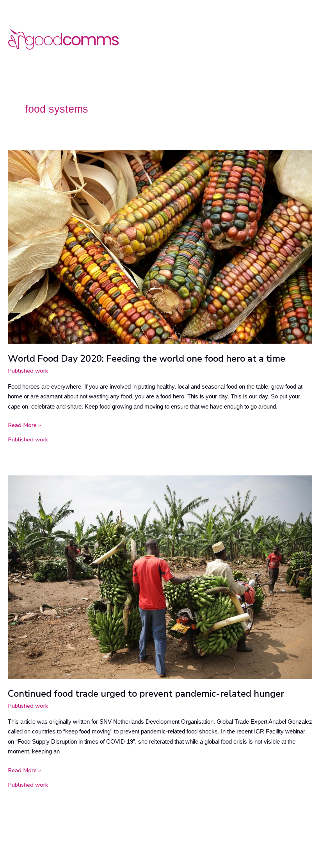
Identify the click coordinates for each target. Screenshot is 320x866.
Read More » (24, 424)
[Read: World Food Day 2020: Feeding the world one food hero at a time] (160, 246)
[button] (310, 37)
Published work (28, 371)
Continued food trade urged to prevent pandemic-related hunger (146, 693)
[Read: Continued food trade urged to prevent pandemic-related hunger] (160, 577)
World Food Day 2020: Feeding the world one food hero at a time (146, 358)
